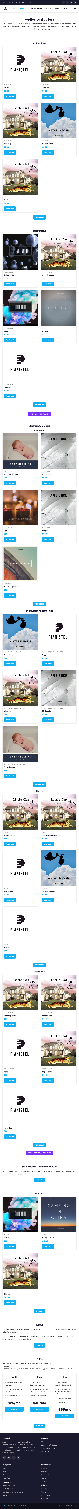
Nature (6, 832)
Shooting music (10, 1016)
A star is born (9, 655)
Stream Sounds (48, 891)
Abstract (44, 1468)
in (75, 2)
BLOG (65, 8)
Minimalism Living (11, 474)
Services (48, 8)
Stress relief (9, 1013)
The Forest (8, 891)
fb (67, 2)
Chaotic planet (48, 275)
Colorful (7, 331)
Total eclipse (47, 88)
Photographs (45, 1495)
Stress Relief (45, 1481)
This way (7, 144)
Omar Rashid (47, 144)
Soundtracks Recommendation (12, 1492)
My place (45, 531)
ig (71, 2)
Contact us (6, 1478)
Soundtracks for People (49, 1445)
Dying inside (9, 275)
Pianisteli (74, 1506)
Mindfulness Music (8, 1486)
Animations (8, 85)
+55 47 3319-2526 (8, 2)
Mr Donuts (46, 711)
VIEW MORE (39, 217)
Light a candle (47, 1072)
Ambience (46, 474)
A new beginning (11, 587)
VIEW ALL (39, 1180)
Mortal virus (9, 200)
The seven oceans (49, 835)
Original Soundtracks (9, 1489)
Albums (7, 1235)
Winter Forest (9, 835)
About (57, 8)
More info (39, 1345)
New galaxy (8, 387)
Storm (6, 947)
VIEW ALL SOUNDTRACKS (40, 414)
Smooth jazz (47, 1016)
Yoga (6, 1072)
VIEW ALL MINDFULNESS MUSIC (39, 1153)
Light (6, 531)
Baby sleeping (9, 767)
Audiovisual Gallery (35, 8)
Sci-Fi (6, 88)
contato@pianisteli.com (23, 2)
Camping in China (49, 1238)
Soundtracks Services (48, 1448)
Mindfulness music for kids (14, 652)
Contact (73, 8)
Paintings (44, 1492)
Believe (45, 331)
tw (63, 2)
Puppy (44, 655)
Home (22, 8)
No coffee (8, 1128)
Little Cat (7, 711)
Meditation (8, 471)
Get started (14, 1409)
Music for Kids (46, 1475)
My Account (45, 1451)
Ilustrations (9, 272)
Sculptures (44, 1498)
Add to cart (10, 96)
